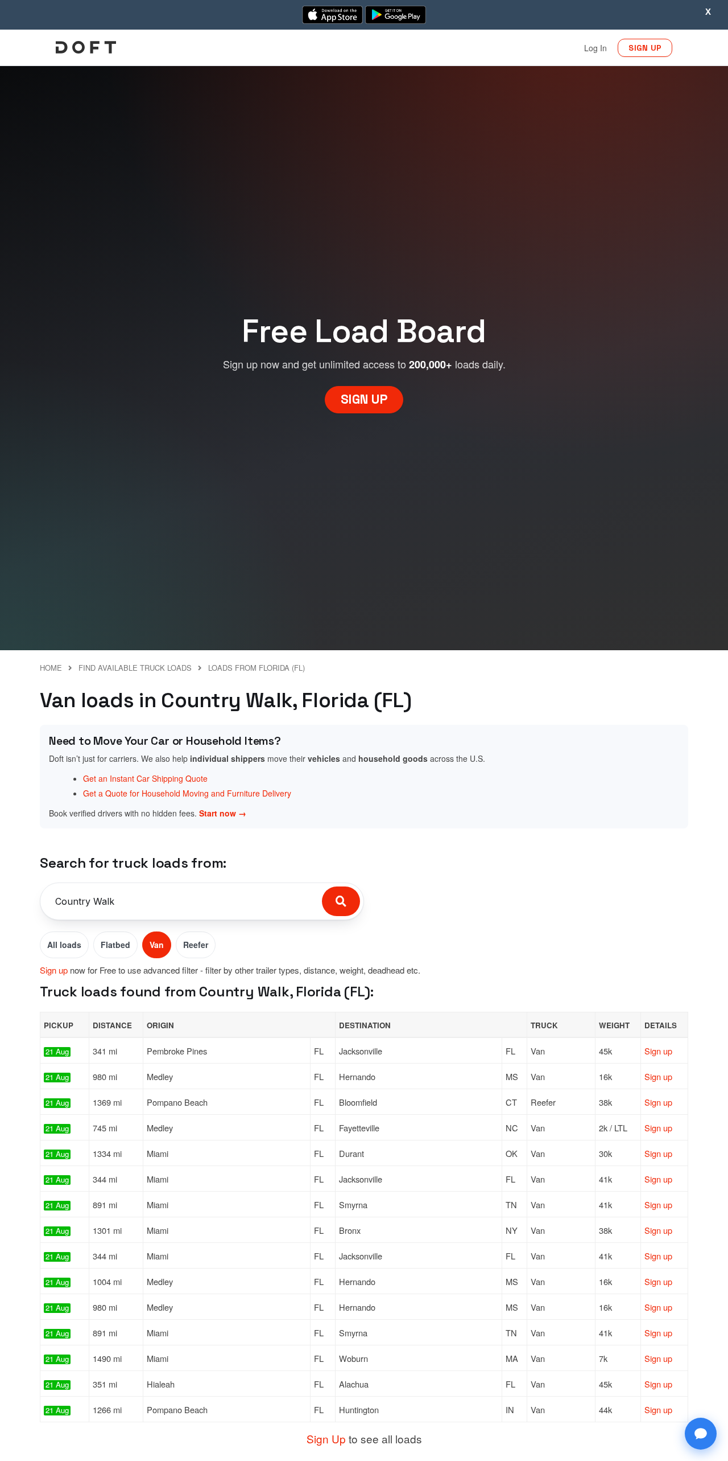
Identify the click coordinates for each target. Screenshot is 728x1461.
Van (157, 944)
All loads (64, 944)
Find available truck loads (135, 667)
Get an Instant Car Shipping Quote (145, 778)
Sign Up (326, 1438)
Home (51, 667)
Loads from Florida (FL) (256, 667)
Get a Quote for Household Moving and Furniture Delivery (187, 793)
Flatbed (115, 944)
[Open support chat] (701, 1434)
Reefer (195, 944)
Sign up (54, 970)
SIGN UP (644, 48)
